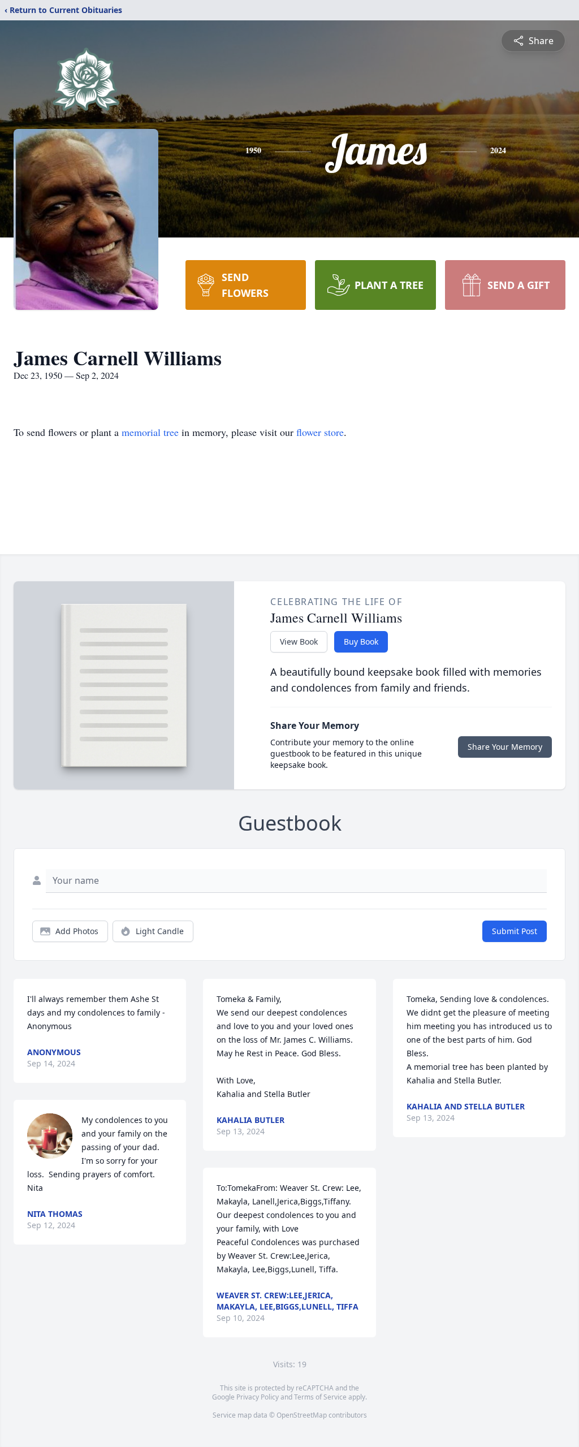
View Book (299, 641)
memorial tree (150, 432)
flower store (320, 432)
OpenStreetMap (301, 1415)
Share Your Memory (505, 746)
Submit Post (514, 931)
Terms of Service (320, 1397)
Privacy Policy (257, 1397)
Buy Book (361, 641)
